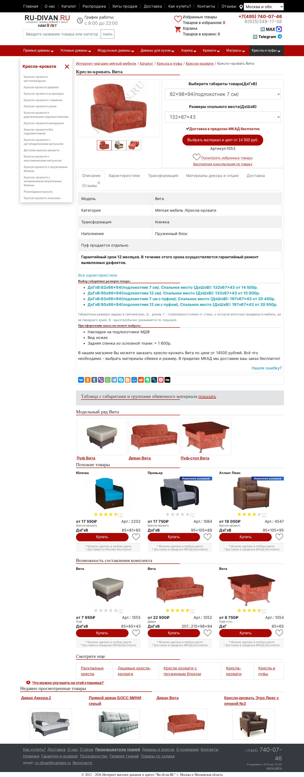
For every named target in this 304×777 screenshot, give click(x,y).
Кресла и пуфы (264, 50)
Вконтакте (82, 762)
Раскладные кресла (38, 191)
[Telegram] (114, 380)
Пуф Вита (86, 458)
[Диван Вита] (154, 436)
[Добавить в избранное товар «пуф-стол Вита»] (280, 633)
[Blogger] (127, 380)
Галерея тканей (124, 756)
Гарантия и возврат (59, 756)
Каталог (69, 6)
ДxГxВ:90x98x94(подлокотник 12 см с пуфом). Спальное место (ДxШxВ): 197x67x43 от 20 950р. (182, 304)
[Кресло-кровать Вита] (119, 108)
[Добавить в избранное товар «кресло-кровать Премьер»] (208, 536)
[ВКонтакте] (81, 380)
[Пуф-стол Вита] (206, 436)
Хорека (187, 50)
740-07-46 (260, 16)
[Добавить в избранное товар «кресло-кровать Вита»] (197, 157)
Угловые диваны (73, 50)
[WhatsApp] (107, 380)
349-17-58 (263, 21)
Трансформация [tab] (163, 175)
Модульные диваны (114, 50)
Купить (102, 537)
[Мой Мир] (134, 380)
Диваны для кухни (156, 50)
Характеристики (124, 175)
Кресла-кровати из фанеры (44, 93)
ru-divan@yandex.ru (53, 762)
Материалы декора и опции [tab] (212, 175)
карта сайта (274, 768)
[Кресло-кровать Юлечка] (108, 493)
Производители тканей (117, 749)
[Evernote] (147, 380)
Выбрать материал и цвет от (222, 140)
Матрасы (233, 50)
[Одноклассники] (87, 380)
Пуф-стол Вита (195, 458)
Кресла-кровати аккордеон (44, 123)
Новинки (31, 756)
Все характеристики (97, 275)
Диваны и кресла (158, 749)
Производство (94, 756)
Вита (80, 569)
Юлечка (82, 473)
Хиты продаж (125, 6)
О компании (187, 749)
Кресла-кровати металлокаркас (36, 79)
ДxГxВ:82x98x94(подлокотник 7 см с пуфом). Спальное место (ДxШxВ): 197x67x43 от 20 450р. (181, 298)
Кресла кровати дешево (41, 87)
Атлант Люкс (230, 473)
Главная (30, 6)
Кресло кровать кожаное (42, 198)
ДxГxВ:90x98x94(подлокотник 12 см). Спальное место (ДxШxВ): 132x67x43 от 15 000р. (174, 293)
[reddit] (141, 380)
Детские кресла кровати (41, 150)
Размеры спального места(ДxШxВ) (223, 106)
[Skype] (121, 380)
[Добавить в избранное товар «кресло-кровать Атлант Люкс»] (280, 536)
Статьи (86, 749)
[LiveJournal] (154, 380)
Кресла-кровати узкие (40, 106)
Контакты (206, 6)
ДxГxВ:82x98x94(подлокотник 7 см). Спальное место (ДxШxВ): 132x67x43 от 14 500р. (173, 287)
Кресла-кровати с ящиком (43, 100)
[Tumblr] (94, 380)
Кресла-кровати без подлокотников (38, 131)
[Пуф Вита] (102, 436)
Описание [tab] (91, 175)
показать (207, 396)
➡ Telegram (264, 36)
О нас (50, 6)
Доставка (153, 6)
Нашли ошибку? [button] (267, 368)
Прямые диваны (36, 50)
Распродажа (94, 6)
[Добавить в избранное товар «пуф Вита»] (136, 633)
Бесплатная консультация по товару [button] (222, 164)
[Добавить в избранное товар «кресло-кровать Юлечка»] (136, 536)
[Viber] (101, 380)
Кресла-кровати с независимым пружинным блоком (43, 181)
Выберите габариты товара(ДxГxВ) (223, 83)
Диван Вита (140, 458)
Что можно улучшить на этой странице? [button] (68, 682)
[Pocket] (161, 380)
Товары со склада (158, 756)
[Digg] (167, 380)
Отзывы (229, 6)
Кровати (209, 50)
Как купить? (179, 6)
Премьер (155, 473)
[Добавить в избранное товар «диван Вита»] (208, 633)
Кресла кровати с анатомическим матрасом (43, 158)
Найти (107, 34)
